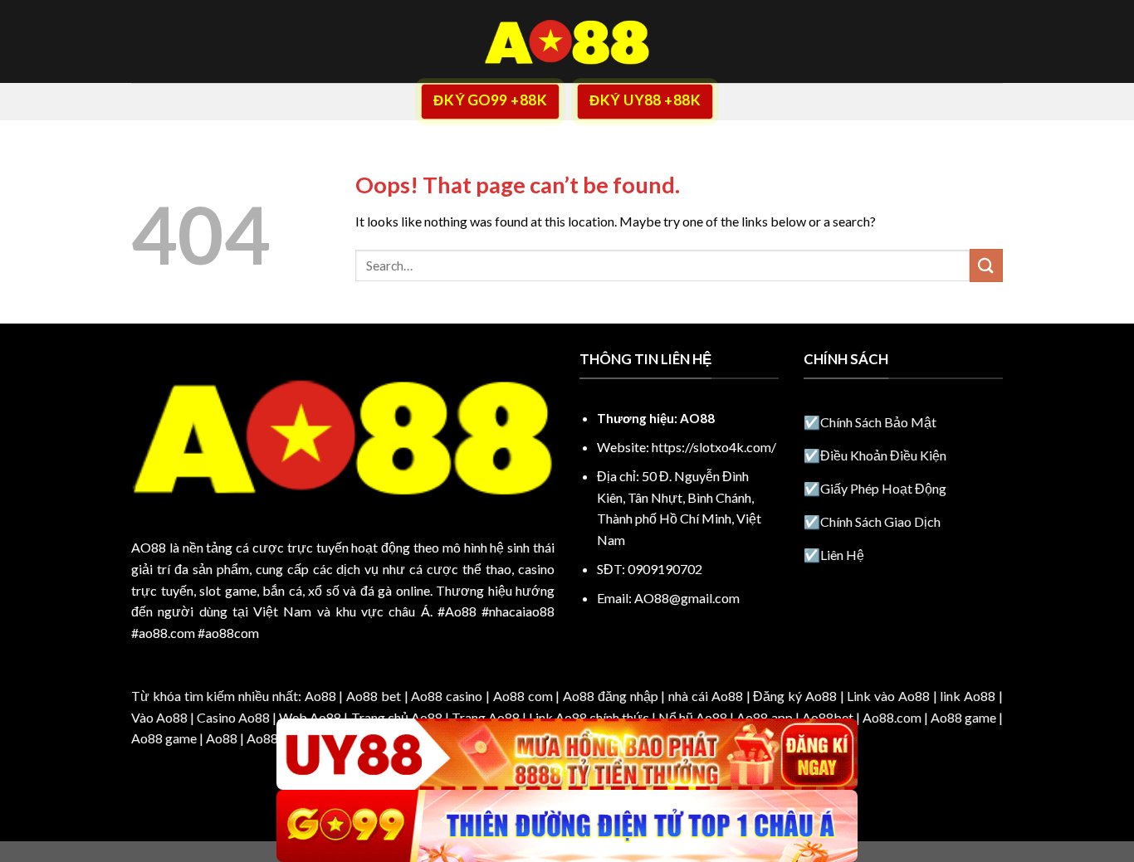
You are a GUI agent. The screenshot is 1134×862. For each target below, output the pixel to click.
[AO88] (567, 41)
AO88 (148, 547)
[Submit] (986, 265)
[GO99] (567, 826)
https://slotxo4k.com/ (714, 447)
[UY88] (567, 754)
